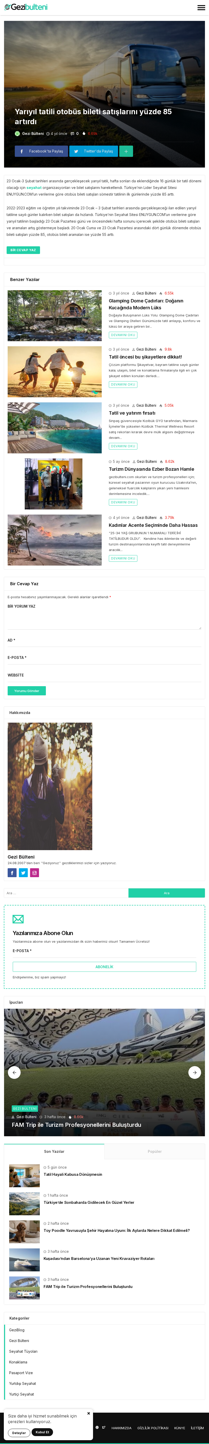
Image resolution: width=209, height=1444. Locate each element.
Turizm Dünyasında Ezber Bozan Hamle (151, 469)
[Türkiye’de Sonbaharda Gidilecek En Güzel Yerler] (24, 1203)
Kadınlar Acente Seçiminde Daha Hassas (153, 525)
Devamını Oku (123, 335)
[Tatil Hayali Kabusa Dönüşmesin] (24, 1175)
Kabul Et (42, 1432)
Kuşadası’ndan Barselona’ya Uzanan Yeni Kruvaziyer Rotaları (99, 1258)
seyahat (34, 187)
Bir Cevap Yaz (23, 250)
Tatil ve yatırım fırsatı (132, 413)
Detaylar (19, 1433)
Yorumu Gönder (26, 691)
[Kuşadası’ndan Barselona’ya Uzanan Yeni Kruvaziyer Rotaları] (24, 1259)
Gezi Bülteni (33, 133)
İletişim (197, 1428)
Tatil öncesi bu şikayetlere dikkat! (145, 357)
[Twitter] (103, 1427)
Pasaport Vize (21, 1373)
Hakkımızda (122, 1428)
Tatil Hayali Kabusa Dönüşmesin (73, 1174)
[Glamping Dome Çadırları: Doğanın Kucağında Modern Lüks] (55, 315)
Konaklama (18, 1362)
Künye (179, 1428)
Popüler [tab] (155, 1151)
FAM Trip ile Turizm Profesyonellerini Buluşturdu (76, 1124)
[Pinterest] (97, 1427)
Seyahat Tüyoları (23, 1351)
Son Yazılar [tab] (54, 1151)
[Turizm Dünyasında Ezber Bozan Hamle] (55, 483)
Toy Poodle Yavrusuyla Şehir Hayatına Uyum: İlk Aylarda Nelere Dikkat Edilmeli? (117, 1230)
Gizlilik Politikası (152, 1428)
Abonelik (104, 967)
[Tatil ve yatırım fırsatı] (55, 427)
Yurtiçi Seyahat (21, 1394)
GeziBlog (16, 1330)
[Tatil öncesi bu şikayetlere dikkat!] (55, 371)
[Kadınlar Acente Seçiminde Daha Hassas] (55, 540)
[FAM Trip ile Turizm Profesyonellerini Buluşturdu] (104, 1072)
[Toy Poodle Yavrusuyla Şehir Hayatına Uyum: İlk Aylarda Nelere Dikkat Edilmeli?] (24, 1231)
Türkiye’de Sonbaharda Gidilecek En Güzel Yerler (89, 1202)
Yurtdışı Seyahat (22, 1383)
